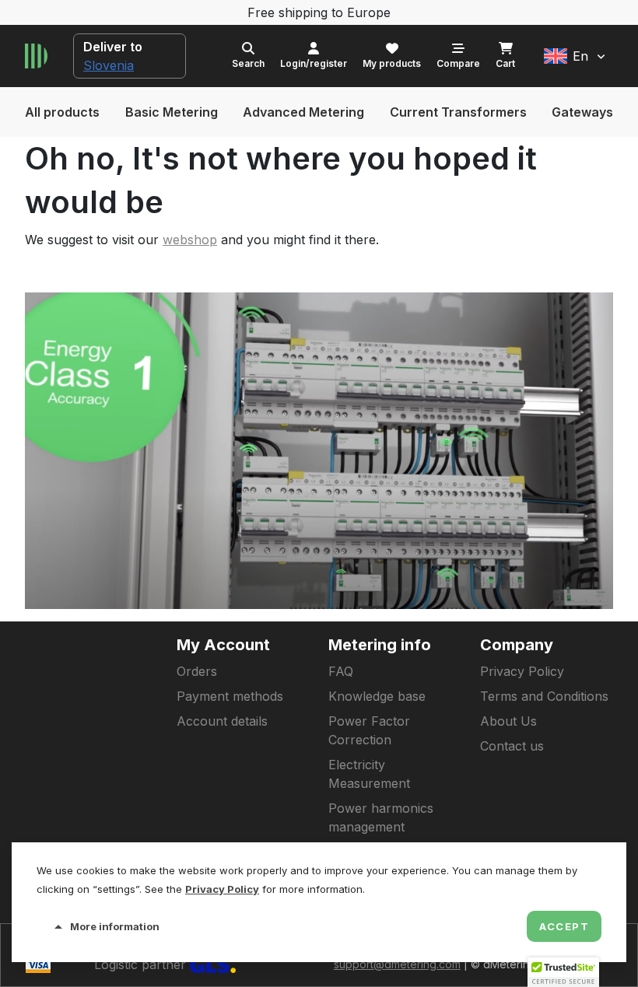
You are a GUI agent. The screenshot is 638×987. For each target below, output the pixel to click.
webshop (190, 239)
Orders (197, 671)
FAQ (340, 671)
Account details (222, 721)
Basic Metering (171, 112)
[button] (574, 56)
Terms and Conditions (544, 696)
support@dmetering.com (397, 964)
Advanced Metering (303, 112)
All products (62, 112)
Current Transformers (458, 112)
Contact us (512, 746)
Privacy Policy (522, 671)
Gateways (582, 112)
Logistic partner (142, 964)
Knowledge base (377, 696)
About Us (508, 721)
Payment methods (230, 696)
